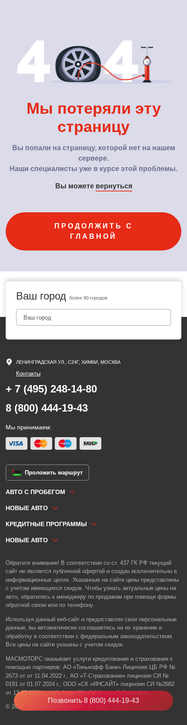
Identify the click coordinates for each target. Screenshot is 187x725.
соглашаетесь (96, 627)
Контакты (28, 373)
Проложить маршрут (54, 472)
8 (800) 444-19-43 (47, 408)
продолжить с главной (93, 231)
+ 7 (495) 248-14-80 (51, 389)
